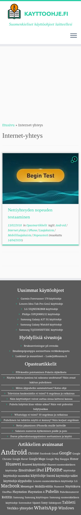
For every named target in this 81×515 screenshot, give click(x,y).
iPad (40, 470)
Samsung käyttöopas (37, 497)
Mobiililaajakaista (20, 235)
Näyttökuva (72, 486)
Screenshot (25, 502)
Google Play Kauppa (57, 459)
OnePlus (7, 492)
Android (61, 225)
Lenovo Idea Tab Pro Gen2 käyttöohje (41, 303)
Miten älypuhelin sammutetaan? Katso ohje (41, 388)
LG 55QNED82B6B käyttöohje (41, 309)
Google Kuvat (20, 459)
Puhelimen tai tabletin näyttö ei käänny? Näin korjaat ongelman (41, 420)
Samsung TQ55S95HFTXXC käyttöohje (41, 329)
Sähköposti (55, 502)
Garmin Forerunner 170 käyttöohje (41, 298)
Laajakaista (47, 230)
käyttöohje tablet (67, 476)
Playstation (20, 492)
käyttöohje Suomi (43, 476)
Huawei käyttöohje (34, 464)
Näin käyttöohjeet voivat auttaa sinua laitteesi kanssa (41, 398)
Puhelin (52, 491)
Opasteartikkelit (37, 225)
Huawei (13, 464)
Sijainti (36, 502)
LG (76, 481)
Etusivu (8, 125)
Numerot (59, 486)
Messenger (27, 486)
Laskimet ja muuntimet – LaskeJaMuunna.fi (41, 356)
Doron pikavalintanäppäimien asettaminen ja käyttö (41, 436)
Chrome (33, 453)
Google (65, 453)
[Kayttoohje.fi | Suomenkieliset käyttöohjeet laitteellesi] (40, 11)
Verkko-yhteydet (20, 508)
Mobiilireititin (44, 486)
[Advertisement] (40, 81)
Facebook (45, 453)
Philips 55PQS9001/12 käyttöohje (41, 314)
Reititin (7, 497)
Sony (44, 503)
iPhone (33, 230)
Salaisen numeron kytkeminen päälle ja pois (41, 431)
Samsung (18, 497)
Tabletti (68, 502)
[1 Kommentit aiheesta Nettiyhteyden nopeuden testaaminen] (75, 163)
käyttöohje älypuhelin (17, 481)
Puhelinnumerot (69, 492)
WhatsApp (45, 507)
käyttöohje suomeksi (16, 476)
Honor (74, 459)
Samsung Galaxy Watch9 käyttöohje (41, 324)
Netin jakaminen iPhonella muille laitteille (41, 425)
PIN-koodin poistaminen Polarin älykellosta (41, 372)
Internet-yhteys (17, 230)
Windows (66, 508)
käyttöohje (69, 470)
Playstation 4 (36, 492)
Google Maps (37, 459)
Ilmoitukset (27, 470)
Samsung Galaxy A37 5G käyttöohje (41, 319)
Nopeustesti (41, 235)
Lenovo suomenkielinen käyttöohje (53, 481)
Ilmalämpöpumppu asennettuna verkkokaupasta (41, 351)
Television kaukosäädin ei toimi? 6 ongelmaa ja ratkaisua (41, 393)
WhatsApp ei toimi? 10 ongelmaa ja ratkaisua (41, 414)
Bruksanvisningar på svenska (41, 345)
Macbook (10, 486)
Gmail (55, 453)
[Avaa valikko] (73, 36)
